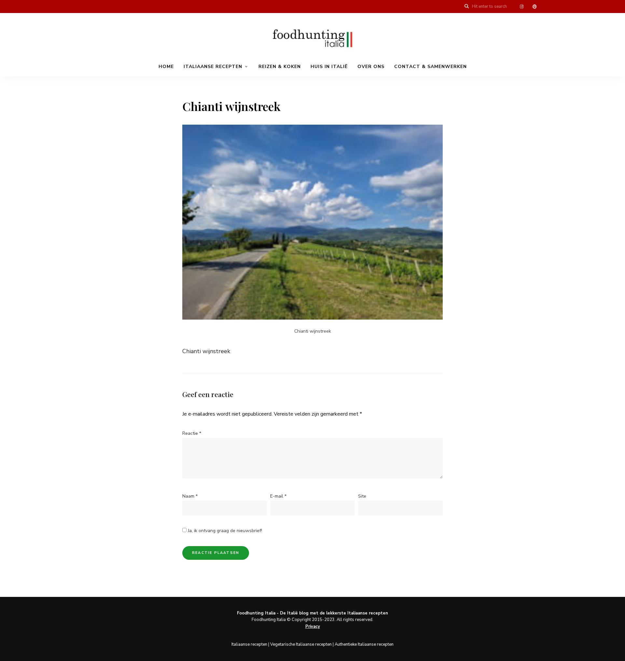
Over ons (370, 66)
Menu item (521, 6)
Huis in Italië (329, 66)
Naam (190, 496)
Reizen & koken (279, 66)
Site (362, 496)
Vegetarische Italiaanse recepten (301, 644)
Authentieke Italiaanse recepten (364, 644)
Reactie (191, 433)
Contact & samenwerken (430, 66)
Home (166, 66)
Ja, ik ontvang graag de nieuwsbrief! (224, 531)
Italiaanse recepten (213, 66)
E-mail (278, 496)
